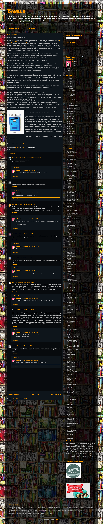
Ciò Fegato (70, 438)
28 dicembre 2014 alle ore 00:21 (25, 309)
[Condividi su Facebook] (32, 147)
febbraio (71, 131)
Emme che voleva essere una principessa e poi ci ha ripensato (72, 368)
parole (74, 448)
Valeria (18, 170)
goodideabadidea (70, 455)
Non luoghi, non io (73, 105)
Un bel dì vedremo (72, 354)
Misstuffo (70, 302)
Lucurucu (69, 296)
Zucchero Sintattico (72, 328)
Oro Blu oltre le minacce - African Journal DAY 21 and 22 (72, 394)
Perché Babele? (32, 28)
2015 (69, 83)
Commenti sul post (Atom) (20, 398)
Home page (14, 28)
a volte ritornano (81, 451)
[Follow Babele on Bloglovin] (72, 38)
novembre (71, 108)
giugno (71, 121)
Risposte (16, 167)
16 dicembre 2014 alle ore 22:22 (30, 193)
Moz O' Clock (70, 151)
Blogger (57, 519)
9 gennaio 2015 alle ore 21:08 (24, 345)
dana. (68, 314)
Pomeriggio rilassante (72, 341)
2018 (69, 78)
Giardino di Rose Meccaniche (71, 192)
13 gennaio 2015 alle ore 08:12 (30, 360)
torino (93, 448)
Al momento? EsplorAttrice (71, 390)
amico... (69, 248)
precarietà (29, 150)
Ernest (14, 233)
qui (24, 143)
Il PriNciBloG (70, 404)
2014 (69, 86)
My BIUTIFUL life (71, 384)
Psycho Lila (70, 238)
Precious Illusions (72, 340)
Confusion (69, 182)
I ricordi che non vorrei (72, 324)
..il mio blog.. (70, 279)
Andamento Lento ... (72, 264)
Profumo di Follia (71, 335)
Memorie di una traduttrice (71, 431)
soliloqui (83, 444)
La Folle (14, 258)
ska (68, 456)
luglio (70, 118)
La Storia (69, 400)
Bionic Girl (70, 252)
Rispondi (14, 164)
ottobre (71, 111)
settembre (72, 113)
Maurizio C (15, 204)
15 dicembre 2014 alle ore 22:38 (32, 157)
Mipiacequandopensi (72, 308)
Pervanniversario (71, 419)
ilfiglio (92, 456)
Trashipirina (70, 411)
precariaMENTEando (72, 423)
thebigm (79, 455)
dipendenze (80, 450)
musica (79, 456)
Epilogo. (69, 221)
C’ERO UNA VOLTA (71, 362)
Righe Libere (70, 232)
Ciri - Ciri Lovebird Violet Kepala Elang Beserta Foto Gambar (72, 242)
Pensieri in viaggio (72, 225)
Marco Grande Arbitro (18, 157)
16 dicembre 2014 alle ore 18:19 (25, 258)
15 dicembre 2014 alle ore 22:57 (25, 182)
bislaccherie (70, 444)
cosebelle (15, 150)
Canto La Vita (70, 175)
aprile (70, 126)
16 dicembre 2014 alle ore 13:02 (24, 233)
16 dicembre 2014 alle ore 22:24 (30, 270)
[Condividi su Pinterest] (34, 147)
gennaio (71, 133)
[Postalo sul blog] (30, 147)
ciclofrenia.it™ (71, 186)
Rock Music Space (72, 180)
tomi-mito (35, 150)
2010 (69, 144)
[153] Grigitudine (71, 275)
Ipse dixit (85, 455)
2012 (69, 139)
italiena (87, 456)
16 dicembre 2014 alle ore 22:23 (30, 219)
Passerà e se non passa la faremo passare (71, 378)
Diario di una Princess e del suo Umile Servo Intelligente (73, 347)
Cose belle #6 (72, 90)
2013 (69, 136)
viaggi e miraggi (83, 448)
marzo (70, 128)
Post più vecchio (56, 395)
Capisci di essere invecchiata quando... (73, 94)
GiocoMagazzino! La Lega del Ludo (72, 200)
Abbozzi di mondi (71, 399)
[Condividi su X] (31, 147)
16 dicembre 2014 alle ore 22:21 (30, 170)
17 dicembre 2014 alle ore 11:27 (26, 282)
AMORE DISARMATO (72, 176)
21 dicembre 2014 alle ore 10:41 (30, 298)
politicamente (69, 458)
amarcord (79, 453)
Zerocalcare (70, 286)
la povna (14, 345)
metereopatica (91, 450)
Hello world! (70, 187)
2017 (69, 81)
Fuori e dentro (70, 380)
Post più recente (13, 395)
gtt (83, 456)
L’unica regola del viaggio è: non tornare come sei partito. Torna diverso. (73, 213)
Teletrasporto (70, 270)
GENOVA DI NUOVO (72, 159)
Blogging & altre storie (72, 336)
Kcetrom (69, 268)
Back (68, 304)
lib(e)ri (24, 150)
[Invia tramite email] (28, 147)
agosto (71, 116)
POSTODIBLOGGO (72, 158)
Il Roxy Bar (70, 274)
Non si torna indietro (72, 164)
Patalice (14, 182)
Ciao (68, 386)
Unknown (14, 282)
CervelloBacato (71, 168)
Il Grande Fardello (72, 418)
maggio (71, 123)
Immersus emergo (71, 356)
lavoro (20, 150)
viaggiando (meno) (72, 210)
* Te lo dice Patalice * (73, 247)
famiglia (71, 450)
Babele (16, 11)
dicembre (71, 88)
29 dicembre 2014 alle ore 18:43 (30, 332)
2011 (69, 141)
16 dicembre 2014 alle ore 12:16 (26, 204)
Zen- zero (69, 163)
